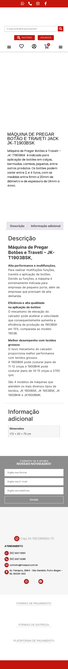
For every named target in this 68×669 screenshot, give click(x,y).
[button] (9, 47)
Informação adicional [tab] (45, 226)
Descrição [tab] (17, 226)
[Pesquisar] (60, 28)
